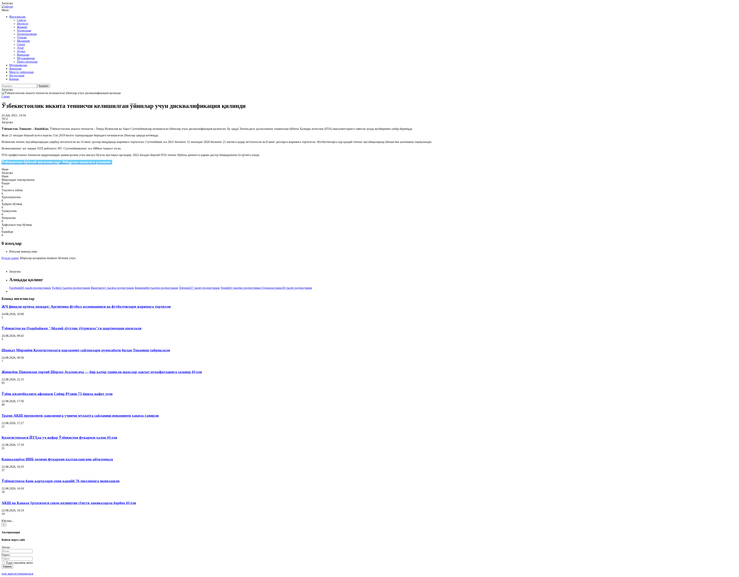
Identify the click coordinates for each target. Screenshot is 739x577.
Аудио (21, 51)
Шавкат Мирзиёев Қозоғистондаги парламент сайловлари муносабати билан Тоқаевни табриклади (86, 350)
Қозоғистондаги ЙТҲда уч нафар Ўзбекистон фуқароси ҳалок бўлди (59, 437)
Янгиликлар (17, 16)
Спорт (21, 44)
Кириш (14, 79)
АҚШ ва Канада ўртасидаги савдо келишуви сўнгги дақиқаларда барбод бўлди (69, 503)
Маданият (23, 41)
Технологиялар (27, 34)
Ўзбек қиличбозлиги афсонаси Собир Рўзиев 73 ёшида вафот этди (57, 394)
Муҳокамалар (26, 58)
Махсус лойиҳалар (21, 72)
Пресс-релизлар (27, 61)
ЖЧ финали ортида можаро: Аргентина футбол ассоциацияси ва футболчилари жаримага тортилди (86, 306)
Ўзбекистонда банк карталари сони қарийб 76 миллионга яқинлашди (61, 481)
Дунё (20, 47)
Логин (6, 547)
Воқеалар (23, 54)
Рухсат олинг (10, 258)
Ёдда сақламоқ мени (19, 562)
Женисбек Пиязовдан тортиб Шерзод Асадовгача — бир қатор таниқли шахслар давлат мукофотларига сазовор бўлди (102, 372)
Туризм (22, 37)
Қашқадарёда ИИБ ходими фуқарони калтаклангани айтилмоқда (57, 459)
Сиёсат (21, 20)
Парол (6, 554)
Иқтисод (22, 23)
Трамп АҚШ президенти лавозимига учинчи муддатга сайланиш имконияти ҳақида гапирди (80, 416)
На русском (16, 75)
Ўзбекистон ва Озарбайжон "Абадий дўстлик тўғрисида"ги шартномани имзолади (71, 328)
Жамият (22, 27)
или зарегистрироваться (17, 573)
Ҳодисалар (24, 30)
